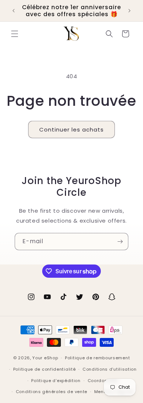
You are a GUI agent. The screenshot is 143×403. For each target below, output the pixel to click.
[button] (15, 34)
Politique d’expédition (55, 381)
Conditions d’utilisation (109, 369)
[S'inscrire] (120, 241)
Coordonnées (103, 381)
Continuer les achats (71, 129)
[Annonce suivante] (129, 11)
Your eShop (45, 358)
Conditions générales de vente (51, 392)
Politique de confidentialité (44, 369)
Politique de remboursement (97, 358)
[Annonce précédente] (14, 11)
